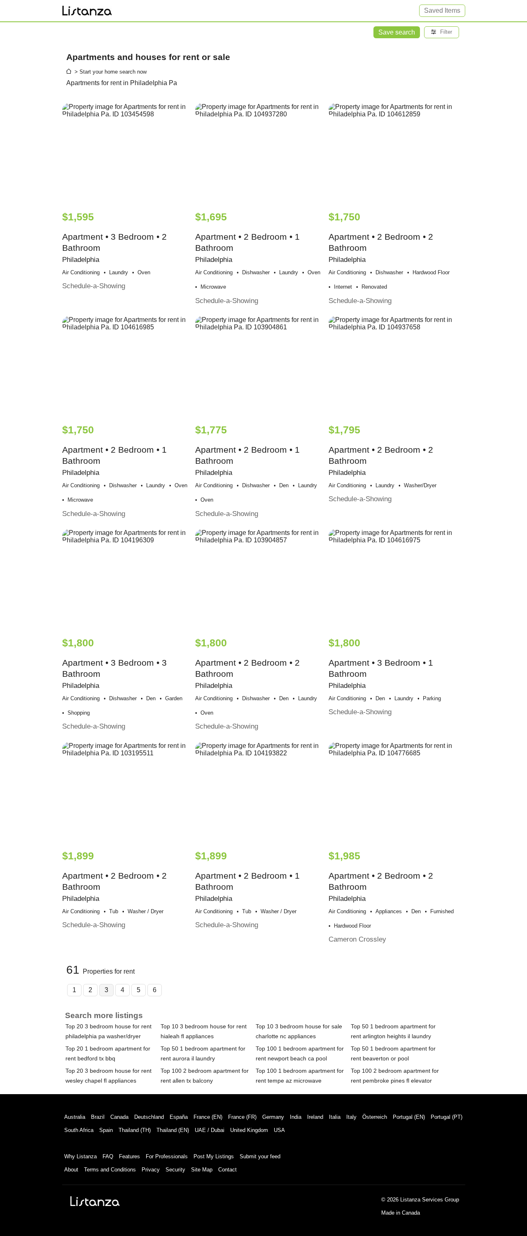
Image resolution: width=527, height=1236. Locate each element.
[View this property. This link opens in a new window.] (128, 153)
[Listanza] (95, 1201)
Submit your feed (260, 1156)
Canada (119, 1117)
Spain (106, 1130)
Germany (273, 1117)
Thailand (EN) (172, 1130)
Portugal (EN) (409, 1117)
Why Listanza (80, 1156)
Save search (396, 32)
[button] (441, 32)
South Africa (78, 1130)
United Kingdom (249, 1130)
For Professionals (167, 1156)
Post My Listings (214, 1156)
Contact (227, 1170)
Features (129, 1156)
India (295, 1117)
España (179, 1117)
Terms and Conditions (110, 1170)
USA (279, 1130)
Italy (351, 1117)
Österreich (374, 1117)
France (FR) (242, 1117)
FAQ (108, 1156)
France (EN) (208, 1117)
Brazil (98, 1117)
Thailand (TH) (135, 1130)
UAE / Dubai (209, 1130)
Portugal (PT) (446, 1117)
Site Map (201, 1170)
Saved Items (442, 10)
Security (175, 1170)
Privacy (151, 1170)
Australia (74, 1117)
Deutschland (149, 1117)
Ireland (315, 1117)
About (71, 1170)
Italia (334, 1117)
